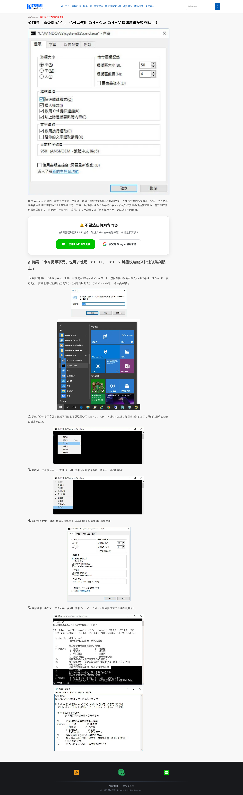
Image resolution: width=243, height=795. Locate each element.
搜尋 (217, 6)
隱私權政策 (128, 785)
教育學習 (98, 6)
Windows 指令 (57, 17)
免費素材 (149, 6)
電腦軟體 (76, 6)
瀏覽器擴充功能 (113, 6)
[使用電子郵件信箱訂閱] (121, 772)
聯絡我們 (113, 785)
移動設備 (138, 6)
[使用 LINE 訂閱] (166, 772)
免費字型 (127, 6)
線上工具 (65, 6)
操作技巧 (87, 6)
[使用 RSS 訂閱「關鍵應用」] (76, 772)
